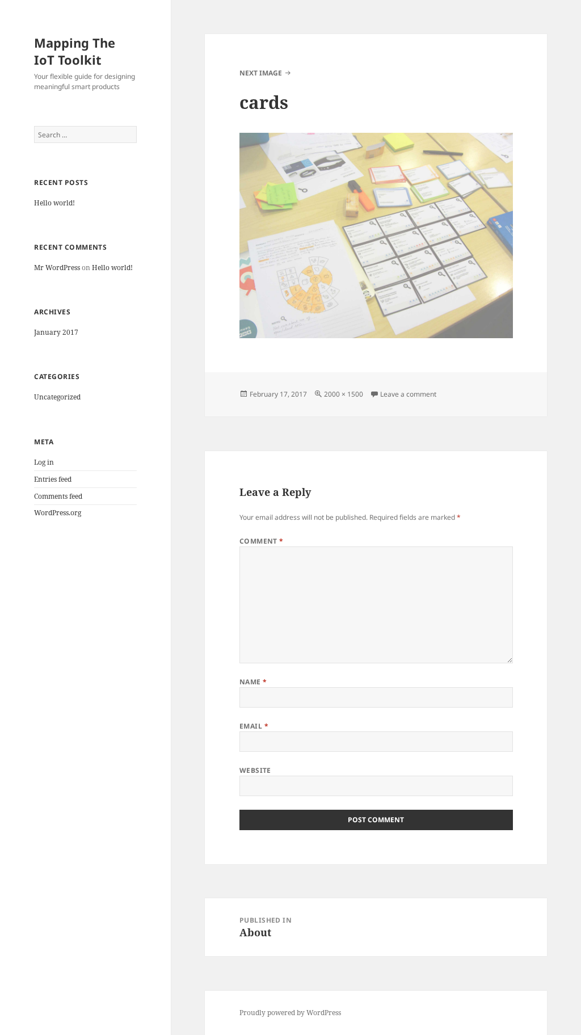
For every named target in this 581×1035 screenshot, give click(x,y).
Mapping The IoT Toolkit (74, 51)
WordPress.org (57, 513)
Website (255, 770)
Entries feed (52, 479)
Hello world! (54, 203)
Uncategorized (57, 397)
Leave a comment (408, 394)
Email (253, 726)
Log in (44, 462)
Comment (261, 541)
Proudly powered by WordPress (290, 1012)
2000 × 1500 (343, 394)
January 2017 (56, 332)
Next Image (260, 73)
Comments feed (58, 496)
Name (253, 682)
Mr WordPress (57, 267)
